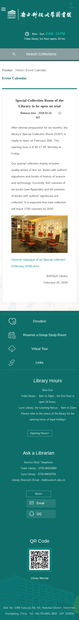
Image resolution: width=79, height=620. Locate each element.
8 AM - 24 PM (55, 33)
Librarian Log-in (13, 441)
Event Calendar (36, 70)
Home (20, 70)
